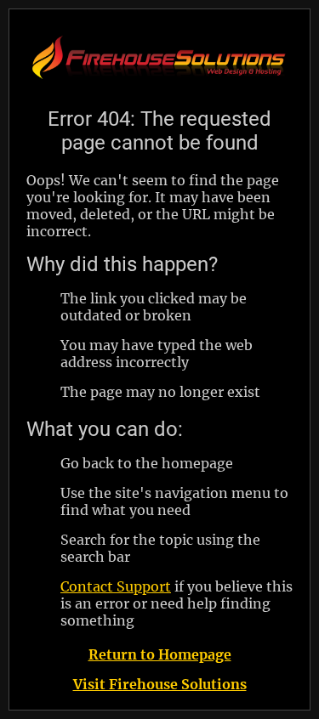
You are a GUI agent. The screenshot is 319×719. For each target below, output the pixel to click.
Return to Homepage (159, 654)
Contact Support (115, 586)
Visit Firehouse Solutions (160, 684)
